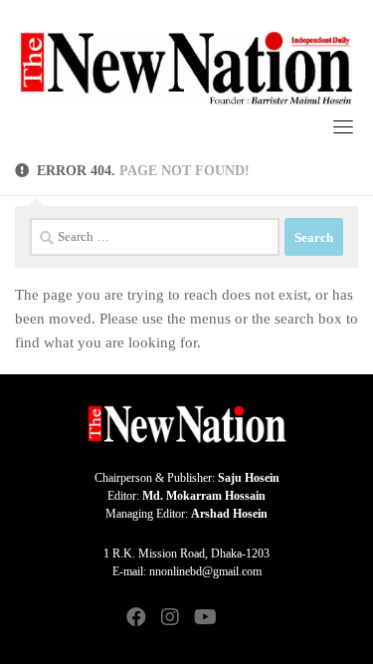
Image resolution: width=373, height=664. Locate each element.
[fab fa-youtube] (204, 618)
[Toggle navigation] (343, 126)
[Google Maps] (238, 618)
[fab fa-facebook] (136, 618)
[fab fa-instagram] (170, 618)
